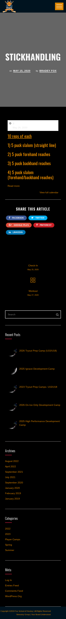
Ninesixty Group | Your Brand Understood (33, 614)
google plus (21, 225)
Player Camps (12, 539)
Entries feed (12, 585)
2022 (7, 528)
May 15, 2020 (21, 70)
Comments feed (14, 590)
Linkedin (17, 232)
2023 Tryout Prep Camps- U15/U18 (38, 387)
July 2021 (10, 477)
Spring (8, 544)
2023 (7, 534)
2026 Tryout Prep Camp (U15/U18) (38, 350)
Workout (33, 293)
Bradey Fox (48, 70)
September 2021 (14, 471)
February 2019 (13, 493)
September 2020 (14, 482)
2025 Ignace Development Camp (37, 368)
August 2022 (12, 461)
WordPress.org (13, 596)
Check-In (33, 267)
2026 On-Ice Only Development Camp (39, 405)
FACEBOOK (17, 218)
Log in (8, 580)
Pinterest (45, 225)
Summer (9, 550)
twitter (39, 218)
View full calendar (49, 192)
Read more (14, 186)
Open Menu (59, 6)
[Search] (57, 314)
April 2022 (10, 466)
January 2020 (12, 488)
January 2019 (12, 498)
